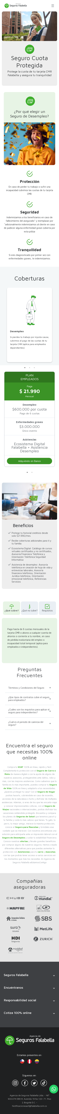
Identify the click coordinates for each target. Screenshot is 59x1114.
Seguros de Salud (25, 816)
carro (40, 852)
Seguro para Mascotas (26, 827)
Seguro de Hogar (46, 791)
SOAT (20, 767)
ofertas (24, 841)
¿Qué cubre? (12, 610)
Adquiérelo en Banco (29, 461)
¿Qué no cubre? (29, 610)
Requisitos (47, 610)
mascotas (50, 852)
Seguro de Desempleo (13, 837)
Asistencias (24, 852)
